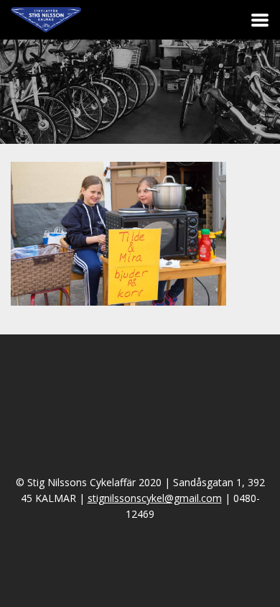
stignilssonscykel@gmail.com (155, 498)
